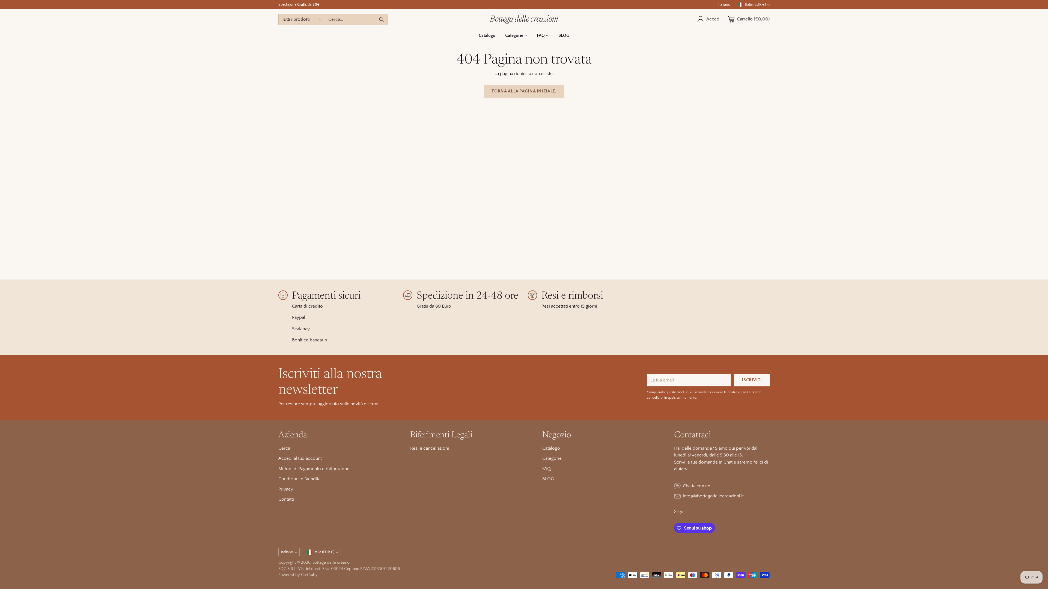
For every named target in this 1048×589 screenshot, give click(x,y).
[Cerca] (382, 19)
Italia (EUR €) (755, 4)
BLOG (548, 478)
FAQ (546, 468)
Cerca (284, 448)
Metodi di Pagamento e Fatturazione (313, 468)
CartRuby (309, 574)
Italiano (724, 4)
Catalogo (551, 448)
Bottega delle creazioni (332, 562)
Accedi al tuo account (300, 458)
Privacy (285, 489)
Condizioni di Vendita (299, 478)
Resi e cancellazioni (429, 448)
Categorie (552, 458)
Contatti (286, 499)
